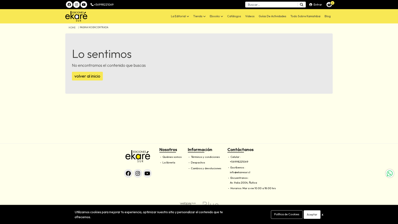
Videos (250, 16)
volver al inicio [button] (87, 76)
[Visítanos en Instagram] (137, 173)
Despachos (197, 162)
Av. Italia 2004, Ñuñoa (243, 182)
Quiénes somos (172, 156)
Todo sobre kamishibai (305, 16)
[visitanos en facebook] (69, 4)
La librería (168, 162)
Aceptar (312, 214)
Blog (328, 16)
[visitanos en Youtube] (83, 4)
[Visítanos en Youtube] (147, 173)
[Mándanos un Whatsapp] (390, 173)
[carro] (329, 4)
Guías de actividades (272, 16)
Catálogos (234, 16)
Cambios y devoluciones (205, 168)
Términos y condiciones (205, 156)
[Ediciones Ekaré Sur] (96, 16)
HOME (72, 27)
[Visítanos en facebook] (128, 173)
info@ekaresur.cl (240, 172)
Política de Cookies (286, 214)
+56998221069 (103, 4)
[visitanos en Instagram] (76, 4)
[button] (180, 16)
